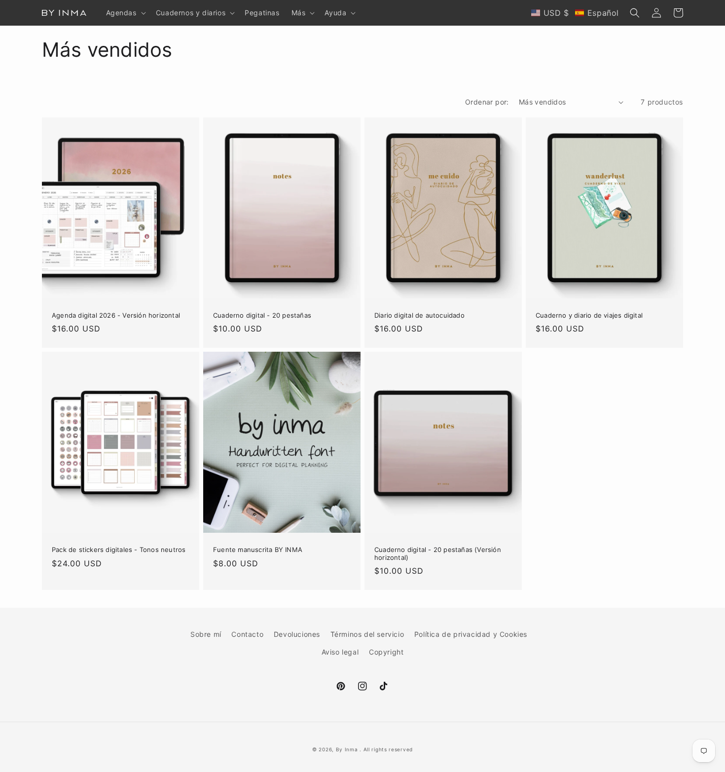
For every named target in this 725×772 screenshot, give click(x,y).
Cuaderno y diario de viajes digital (589, 315)
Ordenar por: (487, 102)
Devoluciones (297, 634)
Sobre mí (205, 634)
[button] (125, 12)
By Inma (347, 749)
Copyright (386, 652)
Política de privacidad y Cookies (470, 634)
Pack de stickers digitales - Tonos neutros (118, 549)
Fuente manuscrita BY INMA (257, 549)
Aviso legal (340, 652)
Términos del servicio (367, 634)
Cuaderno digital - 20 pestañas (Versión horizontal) (437, 553)
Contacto (247, 634)
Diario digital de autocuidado (419, 315)
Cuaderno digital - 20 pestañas (262, 315)
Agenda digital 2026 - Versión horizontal (116, 315)
